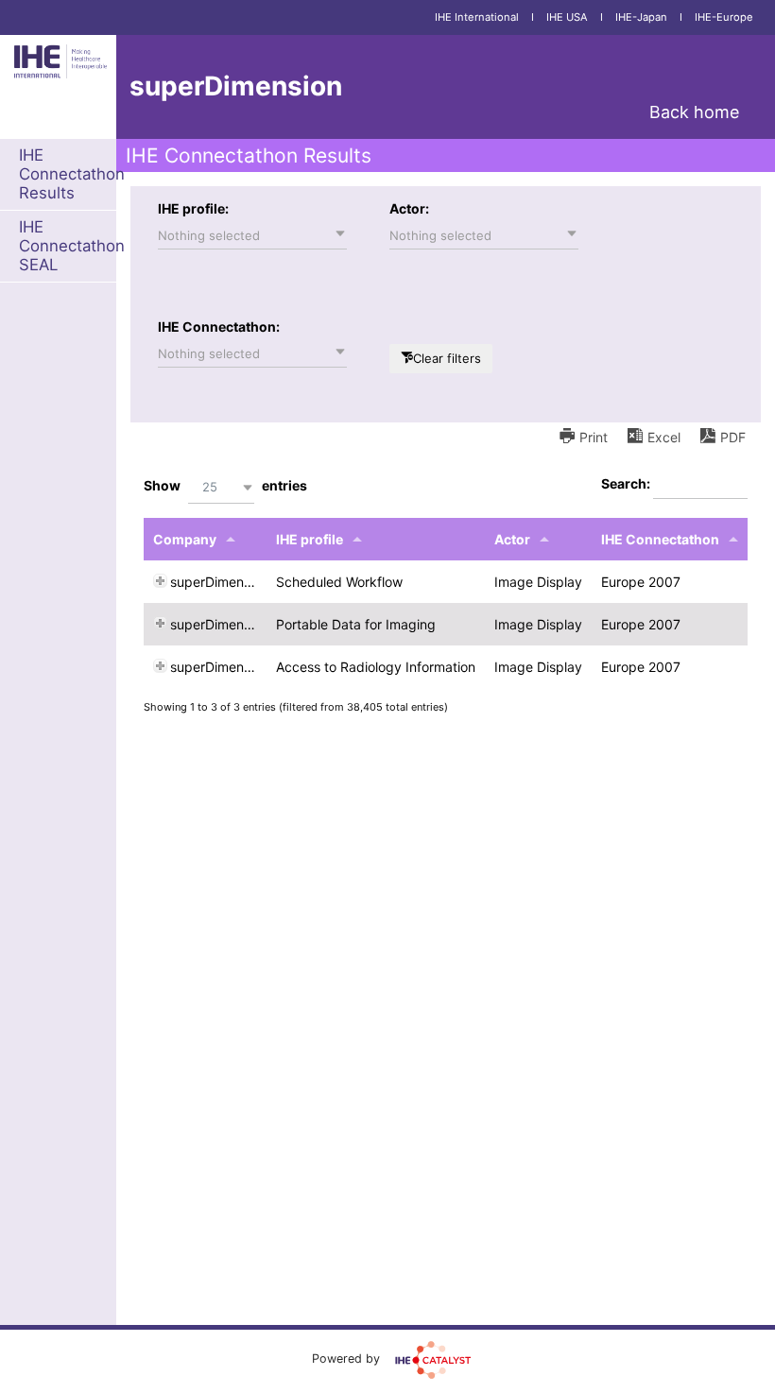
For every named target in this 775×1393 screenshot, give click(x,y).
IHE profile (309, 539)
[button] (252, 235)
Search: (627, 483)
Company (184, 539)
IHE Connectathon (660, 539)
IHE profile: (193, 208)
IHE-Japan (641, 17)
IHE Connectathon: (219, 326)
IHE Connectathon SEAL (72, 245)
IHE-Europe (724, 17)
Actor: (409, 208)
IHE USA (567, 17)
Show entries (225, 486)
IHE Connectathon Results (72, 174)
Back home (694, 112)
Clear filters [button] (447, 358)
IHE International (477, 17)
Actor (512, 539)
